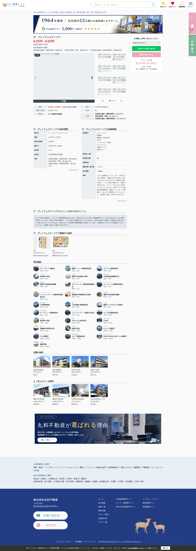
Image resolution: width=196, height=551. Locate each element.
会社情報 (101, 502)
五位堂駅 (128, 481)
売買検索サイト (149, 506)
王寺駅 (120, 481)
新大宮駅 (48, 481)
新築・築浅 (37, 467)
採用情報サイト (149, 502)
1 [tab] (109, 100)
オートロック (156, 467)
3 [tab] (114, 100)
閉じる (165, 548)
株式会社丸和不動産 (45, 500)
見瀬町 (45, 47)
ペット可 (48, 467)
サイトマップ (89, 541)
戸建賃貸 (145, 467)
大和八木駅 (138, 481)
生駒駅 (95, 481)
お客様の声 (102, 518)
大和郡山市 (52, 478)
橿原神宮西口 (111, 118)
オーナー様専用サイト (125, 502)
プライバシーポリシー (64, 541)
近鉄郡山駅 (104, 481)
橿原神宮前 (110, 114)
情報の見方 (75, 170)
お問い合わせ (51, 515)
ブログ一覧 (102, 522)
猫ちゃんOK (126, 467)
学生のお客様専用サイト (126, 506)
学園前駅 (79, 481)
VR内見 (36, 470)
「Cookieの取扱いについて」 (136, 548)
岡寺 (106, 116)
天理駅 (113, 481)
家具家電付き (113, 467)
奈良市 (36, 478)
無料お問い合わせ (146, 55)
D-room (69, 467)
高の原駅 (70, 481)
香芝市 (76, 478)
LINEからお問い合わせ (146, 48)
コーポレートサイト (151, 499)
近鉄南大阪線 (100, 114)
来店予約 (50, 525)
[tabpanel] (112, 76)
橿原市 (40, 47)
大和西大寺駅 (59, 481)
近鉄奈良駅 (37, 481)
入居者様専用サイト (124, 499)
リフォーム (90, 467)
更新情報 (101, 510)
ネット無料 (79, 467)
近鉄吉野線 (99, 116)
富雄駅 (87, 481)
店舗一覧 (101, 506)
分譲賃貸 (136, 467)
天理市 (62, 478)
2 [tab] (112, 100)
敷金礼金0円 (102, 467)
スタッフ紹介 (103, 514)
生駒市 (43, 478)
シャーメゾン (59, 467)
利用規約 (78, 541)
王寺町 (69, 478)
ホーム (101, 499)
